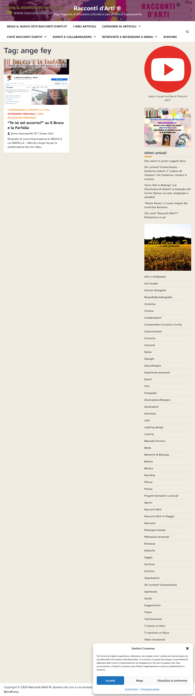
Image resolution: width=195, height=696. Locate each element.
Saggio (148, 557)
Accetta (110, 680)
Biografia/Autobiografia (158, 297)
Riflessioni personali (22, 117)
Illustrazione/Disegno (157, 400)
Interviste (150, 413)
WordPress (11, 692)
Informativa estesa (149, 689)
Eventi (148, 379)
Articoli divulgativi (155, 290)
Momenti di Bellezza (156, 454)
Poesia (148, 489)
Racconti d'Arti (153, 509)
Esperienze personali (22, 114)
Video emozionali (154, 639)
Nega (139, 680)
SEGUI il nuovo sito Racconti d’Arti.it (37, 26)
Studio (148, 598)
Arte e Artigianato (155, 276)
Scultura (149, 571)
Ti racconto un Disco (156, 632)
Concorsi (149, 345)
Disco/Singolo (152, 365)
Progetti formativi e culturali (161, 495)
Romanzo (149, 543)
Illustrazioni (151, 406)
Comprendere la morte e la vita (28, 110)
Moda (147, 447)
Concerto (149, 338)
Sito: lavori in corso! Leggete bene (165, 161)
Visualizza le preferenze (172, 680)
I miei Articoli (84, 26)
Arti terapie (151, 283)
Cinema (148, 311)
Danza (147, 352)
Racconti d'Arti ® (97, 8)
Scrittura (149, 564)
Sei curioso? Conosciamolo (160, 584)
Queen (148, 502)
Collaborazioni (152, 317)
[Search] (187, 32)
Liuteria (149, 434)
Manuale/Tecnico (154, 441)
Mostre (148, 461)
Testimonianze (153, 619)
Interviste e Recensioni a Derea (127, 37)
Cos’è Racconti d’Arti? (24, 37)
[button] (187, 648)
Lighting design (153, 427)
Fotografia (150, 393)
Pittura (148, 482)
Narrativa (149, 475)
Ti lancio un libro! (154, 626)
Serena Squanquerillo (22, 133)
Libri (40, 114)
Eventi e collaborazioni (72, 37)
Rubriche (149, 550)
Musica (148, 468)
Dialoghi (149, 358)
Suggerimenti (152, 605)
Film (147, 386)
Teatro (148, 612)
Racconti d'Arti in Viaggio (159, 516)
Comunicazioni (153, 331)
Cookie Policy (131, 689)
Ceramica (150, 304)
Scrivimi (170, 37)
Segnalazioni (152, 578)
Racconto (150, 523)
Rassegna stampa (154, 530)
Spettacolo (150, 591)
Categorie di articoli (119, 26)
